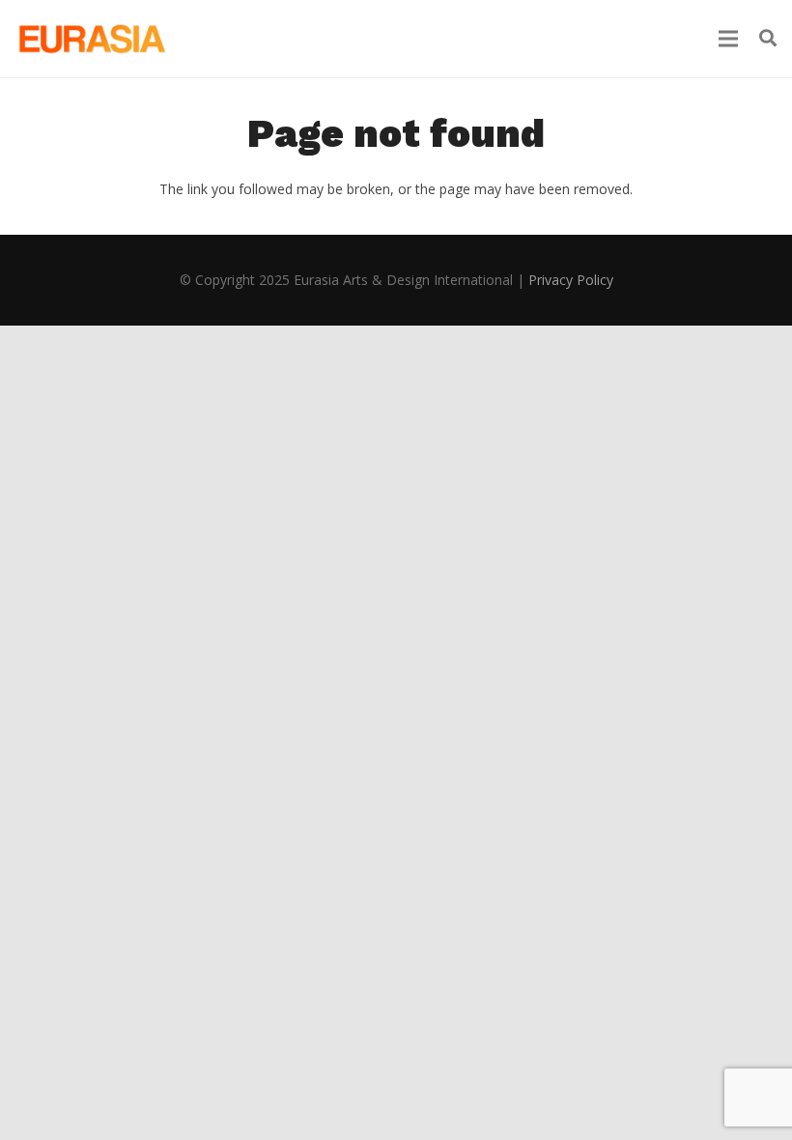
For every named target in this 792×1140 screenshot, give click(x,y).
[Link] (91, 38)
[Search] (768, 38)
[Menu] (728, 38)
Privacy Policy (570, 280)
